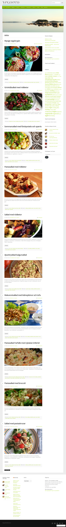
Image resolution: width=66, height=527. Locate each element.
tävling (55, 107)
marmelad (59, 89)
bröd (57, 74)
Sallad (22, 121)
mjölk (58, 92)
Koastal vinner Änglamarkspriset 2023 (16, 504)
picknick (33, 160)
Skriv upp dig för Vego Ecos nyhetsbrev (52, 58)
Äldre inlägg (7, 470)
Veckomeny (22, 7)
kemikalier (55, 87)
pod (58, 99)
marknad (56, 89)
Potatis (15, 160)
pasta (32, 208)
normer (59, 96)
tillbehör (47, 107)
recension (25, 82)
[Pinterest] (60, 523)
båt (48, 76)
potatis (36, 160)
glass (56, 81)
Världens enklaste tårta (53, 140)
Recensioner (28, 7)
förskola (47, 81)
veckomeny (48, 111)
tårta (58, 107)
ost (51, 97)
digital (46, 78)
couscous (58, 76)
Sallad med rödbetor (13, 214)
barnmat (50, 74)
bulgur (29, 288)
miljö (47, 93)
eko (52, 78)
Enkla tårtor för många (53, 143)
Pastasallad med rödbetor (15, 166)
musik (60, 94)
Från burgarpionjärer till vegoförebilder (16, 516)
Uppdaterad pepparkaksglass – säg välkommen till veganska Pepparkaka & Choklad (17, 508)
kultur (49, 89)
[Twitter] (55, 523)
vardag (47, 109)
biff (54, 74)
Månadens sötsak (49, 96)
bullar (46, 76)
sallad (32, 82)
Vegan (18, 82)
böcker (51, 76)
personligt (51, 99)
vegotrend (56, 113)
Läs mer (6, 79)
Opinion (34, 7)
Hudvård (47, 84)
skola (59, 104)
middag (30, 121)
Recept (18, 7)
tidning (57, 105)
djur (49, 78)
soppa (50, 105)
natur (54, 96)
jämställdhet (53, 85)
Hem (4, 7)
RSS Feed (16, 477)
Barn (26, 336)
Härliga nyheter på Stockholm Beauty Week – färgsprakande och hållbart (17, 500)
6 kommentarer (39, 129)
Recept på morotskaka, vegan (54, 133)
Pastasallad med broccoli (14, 383)
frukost (58, 79)
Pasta (15, 208)
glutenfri (47, 82)
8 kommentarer (39, 257)
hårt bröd (59, 84)
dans (60, 76)
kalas (51, 87)
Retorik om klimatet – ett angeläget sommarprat (17, 513)
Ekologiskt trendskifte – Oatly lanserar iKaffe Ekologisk (17, 488)
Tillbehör (21, 248)
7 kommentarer (39, 345)
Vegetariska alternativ (53, 146)
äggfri (27, 288)
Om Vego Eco (8, 7)
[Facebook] (52, 523)
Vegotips (13, 7)
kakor (49, 87)
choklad (55, 76)
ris (51, 104)
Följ (46, 157)
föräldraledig (52, 81)
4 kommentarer (39, 426)
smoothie (47, 105)
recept (38, 160)
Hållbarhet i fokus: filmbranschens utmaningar (16, 481)
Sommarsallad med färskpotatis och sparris (23, 126)
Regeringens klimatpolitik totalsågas (51, 42)
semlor (56, 104)
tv (52, 107)
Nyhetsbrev (45, 7)
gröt (55, 82)
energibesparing (50, 79)
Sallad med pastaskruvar (14, 423)
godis (50, 82)
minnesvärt (53, 93)
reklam (57, 102)
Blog (42, 7)
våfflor (60, 113)
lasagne (52, 89)
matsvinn (47, 91)
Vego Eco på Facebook (50, 63)
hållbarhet (55, 84)
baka (57, 73)
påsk (57, 101)
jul (28, 121)
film (56, 79)
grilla (53, 82)
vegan (34, 82)
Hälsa (38, 7)
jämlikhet (48, 85)
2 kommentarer (39, 386)
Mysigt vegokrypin (12, 40)
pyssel (54, 101)
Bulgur (10, 288)
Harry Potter (58, 82)
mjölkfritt (30, 160)
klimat (60, 87)
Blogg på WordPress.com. (7, 522)
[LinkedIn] (57, 523)
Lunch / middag (16, 121)
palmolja (55, 97)
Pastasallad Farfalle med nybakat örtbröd (21, 343)
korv (46, 89)
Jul (12, 121)
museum (57, 94)
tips (50, 107)
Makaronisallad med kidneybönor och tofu (22, 295)
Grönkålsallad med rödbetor (16, 87)
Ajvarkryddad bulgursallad (15, 255)
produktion (50, 101)
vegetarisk (37, 82)
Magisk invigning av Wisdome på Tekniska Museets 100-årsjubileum (17, 495)
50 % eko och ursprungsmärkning (7, 497)
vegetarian (59, 111)
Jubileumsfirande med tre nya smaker (52, 47)
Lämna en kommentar (38, 43)
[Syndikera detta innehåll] (13, 477)
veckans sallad (9, 161)
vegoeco (18, 90)
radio (60, 101)
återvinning (52, 115)
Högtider (10, 121)
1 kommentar (40, 90)
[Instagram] (62, 523)
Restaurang (15, 82)
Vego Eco (11, 2)
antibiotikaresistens (51, 72)
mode (53, 94)
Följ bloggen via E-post (50, 151)
